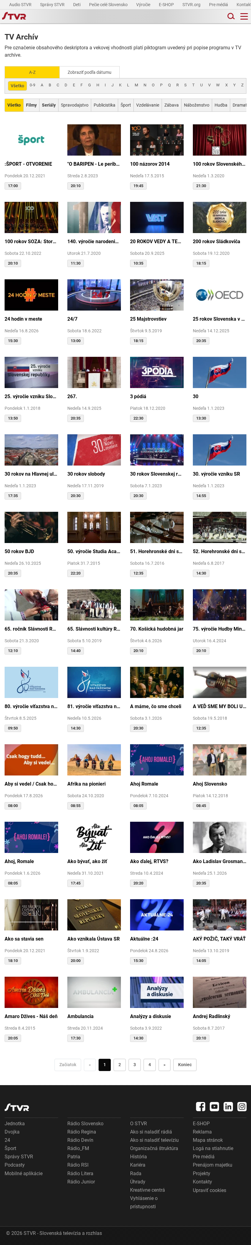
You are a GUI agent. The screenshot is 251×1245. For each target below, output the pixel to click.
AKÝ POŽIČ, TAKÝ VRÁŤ (219, 939)
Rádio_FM (78, 1148)
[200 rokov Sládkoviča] (219, 217)
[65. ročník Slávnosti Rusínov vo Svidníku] (31, 604)
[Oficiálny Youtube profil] (214, 1106)
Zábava (171, 105)
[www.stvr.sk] (17, 1107)
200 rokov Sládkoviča (216, 241)
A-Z (32, 72)
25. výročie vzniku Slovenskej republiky (31, 396)
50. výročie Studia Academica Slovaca (94, 551)
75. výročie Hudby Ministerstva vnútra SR (219, 629)
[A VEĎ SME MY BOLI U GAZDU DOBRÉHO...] (219, 682)
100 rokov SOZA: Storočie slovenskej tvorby (31, 241)
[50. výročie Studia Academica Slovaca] (94, 527)
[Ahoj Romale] (157, 759)
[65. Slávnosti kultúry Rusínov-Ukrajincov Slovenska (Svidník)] (94, 604)
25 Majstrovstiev (148, 319)
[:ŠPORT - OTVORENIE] (31, 139)
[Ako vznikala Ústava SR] (94, 914)
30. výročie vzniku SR (216, 474)
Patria (73, 1157)
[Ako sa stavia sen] (31, 914)
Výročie (143, 4)
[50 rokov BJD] (31, 527)
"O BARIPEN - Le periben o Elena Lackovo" (94, 164)
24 (7, 1140)
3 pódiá (138, 396)
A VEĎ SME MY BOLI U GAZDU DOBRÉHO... (219, 706)
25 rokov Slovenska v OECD (219, 319)
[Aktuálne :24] (157, 914)
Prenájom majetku (212, 1165)
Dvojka (12, 1132)
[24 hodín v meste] (31, 294)
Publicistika (104, 105)
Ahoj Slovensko (210, 784)
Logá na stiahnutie (213, 1148)
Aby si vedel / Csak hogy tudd (31, 784)
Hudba (221, 105)
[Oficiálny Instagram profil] (242, 1106)
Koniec (185, 1064)
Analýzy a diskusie (150, 1016)
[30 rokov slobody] (94, 449)
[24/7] (94, 294)
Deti (77, 4)
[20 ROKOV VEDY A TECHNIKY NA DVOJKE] (157, 217)
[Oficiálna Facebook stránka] (201, 1106)
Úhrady (137, 1182)
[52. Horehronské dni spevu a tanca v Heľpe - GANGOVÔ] (219, 527)
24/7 (72, 319)
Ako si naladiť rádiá (151, 1132)
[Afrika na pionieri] (94, 759)
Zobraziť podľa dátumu (89, 72)
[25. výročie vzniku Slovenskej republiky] (31, 372)
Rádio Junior (81, 1182)
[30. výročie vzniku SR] (219, 449)
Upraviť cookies (209, 1190)
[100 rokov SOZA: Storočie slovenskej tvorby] (31, 217)
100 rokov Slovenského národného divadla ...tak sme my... (219, 164)
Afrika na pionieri (86, 784)
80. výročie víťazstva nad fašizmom (31, 706)
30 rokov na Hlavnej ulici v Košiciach (31, 474)
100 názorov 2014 (150, 164)
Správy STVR (53, 4)
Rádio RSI (77, 1165)
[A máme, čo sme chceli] (157, 682)
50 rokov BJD (19, 551)
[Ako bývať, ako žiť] (94, 837)
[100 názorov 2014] (157, 139)
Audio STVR (20, 4)
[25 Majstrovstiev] (157, 294)
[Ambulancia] (94, 992)
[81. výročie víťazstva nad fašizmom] (94, 682)
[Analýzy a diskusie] (157, 992)
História (138, 1157)
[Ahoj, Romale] (31, 837)
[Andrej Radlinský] (219, 992)
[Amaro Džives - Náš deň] (31, 992)
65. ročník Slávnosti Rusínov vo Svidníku (31, 629)
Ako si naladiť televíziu (154, 1140)
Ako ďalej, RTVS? (149, 861)
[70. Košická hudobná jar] (157, 604)
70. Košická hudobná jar (156, 629)
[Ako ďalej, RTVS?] (157, 837)
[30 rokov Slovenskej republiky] (157, 449)
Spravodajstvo (74, 105)
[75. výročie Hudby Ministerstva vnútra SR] (219, 604)
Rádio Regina (81, 1132)
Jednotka (15, 1123)
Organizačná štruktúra (154, 1148)
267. (72, 396)
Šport (126, 105)
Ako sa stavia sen (24, 939)
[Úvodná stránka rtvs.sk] (14, 16)
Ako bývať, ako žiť (87, 861)
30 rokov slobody (86, 474)
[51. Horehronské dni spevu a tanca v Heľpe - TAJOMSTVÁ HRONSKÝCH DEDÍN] (157, 527)
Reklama (202, 1132)
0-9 (32, 85)
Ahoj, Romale (19, 861)
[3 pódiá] (157, 372)
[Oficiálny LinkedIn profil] (228, 1106)
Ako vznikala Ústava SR (93, 939)
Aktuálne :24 (144, 939)
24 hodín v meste (23, 319)
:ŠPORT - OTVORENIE (28, 164)
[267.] (94, 372)
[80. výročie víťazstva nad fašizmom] (31, 682)
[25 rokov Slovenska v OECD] (219, 294)
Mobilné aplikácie (24, 1173)
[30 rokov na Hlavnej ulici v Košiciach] (31, 449)
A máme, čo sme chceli (155, 706)
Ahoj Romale (144, 784)
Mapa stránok (208, 1140)
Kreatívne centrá (147, 1190)
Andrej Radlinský (211, 1016)
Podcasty (15, 1165)
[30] (219, 372)
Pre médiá (219, 4)
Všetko (17, 85)
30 (195, 396)
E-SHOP (167, 4)
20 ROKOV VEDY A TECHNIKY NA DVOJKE (157, 241)
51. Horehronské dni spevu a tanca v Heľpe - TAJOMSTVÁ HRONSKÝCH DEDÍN (157, 551)
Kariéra (137, 1165)
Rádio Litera (80, 1173)
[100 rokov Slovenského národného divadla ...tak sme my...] (219, 139)
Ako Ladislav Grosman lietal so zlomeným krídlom (219, 861)
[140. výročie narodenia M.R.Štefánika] (94, 217)
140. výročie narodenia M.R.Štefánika (94, 241)
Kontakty (202, 1182)
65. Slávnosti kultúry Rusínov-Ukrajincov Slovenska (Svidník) (94, 629)
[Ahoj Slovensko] (219, 759)
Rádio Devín (80, 1140)
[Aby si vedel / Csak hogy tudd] (31, 759)
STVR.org (191, 4)
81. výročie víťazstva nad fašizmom (94, 706)
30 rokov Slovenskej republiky (157, 474)
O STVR (138, 1123)
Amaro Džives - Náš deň (31, 1016)
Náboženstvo (196, 105)
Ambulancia (80, 1016)
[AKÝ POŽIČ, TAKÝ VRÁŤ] (219, 914)
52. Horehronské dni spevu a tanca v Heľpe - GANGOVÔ (219, 551)
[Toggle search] (230, 16)
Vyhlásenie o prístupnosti (144, 1202)
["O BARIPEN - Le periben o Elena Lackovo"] (94, 139)
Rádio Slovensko (85, 1123)
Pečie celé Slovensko (109, 4)
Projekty (201, 1173)
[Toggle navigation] (244, 16)
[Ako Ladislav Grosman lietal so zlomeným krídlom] (219, 837)
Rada (135, 1173)
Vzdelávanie (147, 105)
